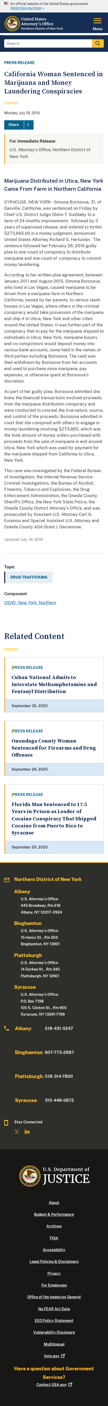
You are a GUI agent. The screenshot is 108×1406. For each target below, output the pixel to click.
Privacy (54, 1273)
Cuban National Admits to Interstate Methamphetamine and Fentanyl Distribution (54, 684)
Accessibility (54, 1250)
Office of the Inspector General (54, 1297)
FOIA (54, 1238)
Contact (51, 1385)
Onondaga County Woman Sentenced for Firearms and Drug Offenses (54, 748)
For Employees (54, 1285)
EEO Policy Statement (54, 1321)
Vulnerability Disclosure (54, 1332)
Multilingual (54, 1344)
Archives (54, 1226)
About (54, 1203)
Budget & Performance (54, 1214)
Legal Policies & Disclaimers (54, 1261)
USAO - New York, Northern (30, 602)
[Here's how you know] (54, 6)
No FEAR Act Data (54, 1309)
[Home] (35, 30)
